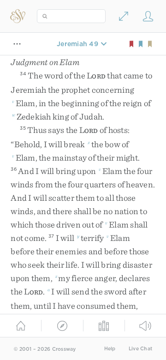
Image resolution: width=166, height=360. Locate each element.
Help (110, 349)
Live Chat (140, 349)
